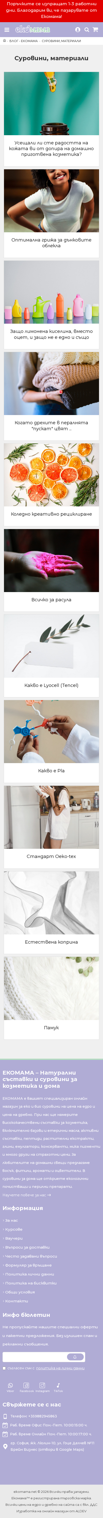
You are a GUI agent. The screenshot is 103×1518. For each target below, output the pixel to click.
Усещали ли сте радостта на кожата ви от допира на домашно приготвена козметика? (51, 148)
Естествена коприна (51, 942)
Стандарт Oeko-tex (51, 856)
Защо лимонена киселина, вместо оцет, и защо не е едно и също (51, 334)
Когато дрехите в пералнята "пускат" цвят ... (51, 425)
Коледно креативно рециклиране (51, 514)
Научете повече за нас (24, 1195)
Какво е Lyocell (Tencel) (51, 685)
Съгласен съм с (46, 1368)
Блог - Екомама (24, 41)
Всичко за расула (52, 600)
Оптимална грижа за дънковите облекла (52, 242)
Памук (51, 1028)
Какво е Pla (51, 771)
